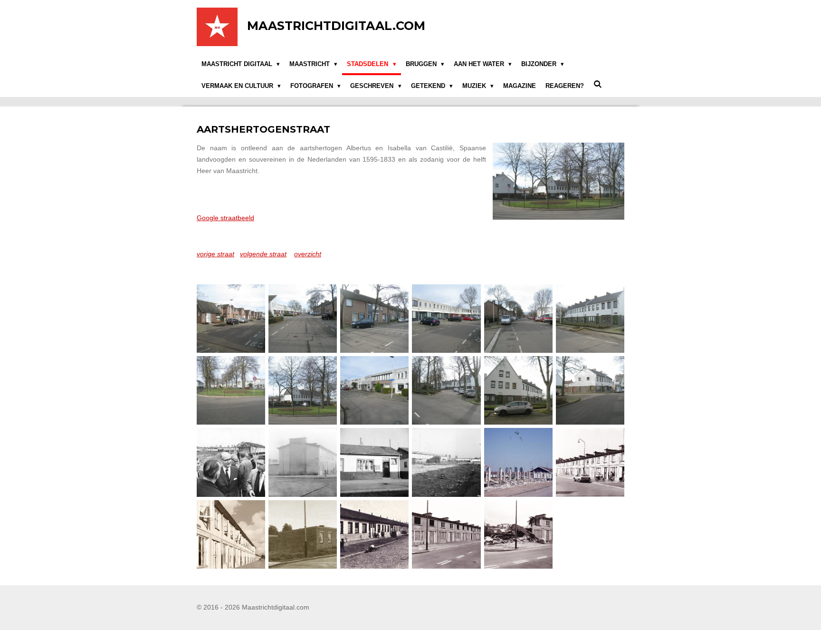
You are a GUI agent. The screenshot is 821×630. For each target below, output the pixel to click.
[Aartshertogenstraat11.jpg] (518, 390)
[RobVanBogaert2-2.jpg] (231, 534)
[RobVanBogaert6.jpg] (518, 534)
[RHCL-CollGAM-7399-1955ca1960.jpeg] (374, 462)
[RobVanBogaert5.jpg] (446, 534)
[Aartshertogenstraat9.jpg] (374, 390)
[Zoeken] (598, 84)
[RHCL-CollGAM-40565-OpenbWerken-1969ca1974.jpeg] (518, 462)
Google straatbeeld (225, 218)
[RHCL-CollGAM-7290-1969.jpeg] (231, 462)
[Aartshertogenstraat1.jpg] (231, 319)
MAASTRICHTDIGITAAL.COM (336, 26)
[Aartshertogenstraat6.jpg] (590, 319)
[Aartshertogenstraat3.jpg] (374, 319)
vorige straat (215, 254)
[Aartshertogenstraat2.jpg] (303, 319)
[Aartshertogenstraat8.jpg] (303, 390)
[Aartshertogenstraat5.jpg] (518, 319)
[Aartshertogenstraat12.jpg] (590, 390)
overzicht (307, 254)
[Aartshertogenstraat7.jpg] (231, 390)
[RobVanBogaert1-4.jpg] (590, 462)
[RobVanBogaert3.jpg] (303, 534)
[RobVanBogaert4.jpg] (374, 534)
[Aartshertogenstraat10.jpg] (446, 390)
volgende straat (263, 254)
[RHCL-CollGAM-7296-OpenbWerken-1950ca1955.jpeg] (303, 462)
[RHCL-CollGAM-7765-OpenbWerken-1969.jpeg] (446, 462)
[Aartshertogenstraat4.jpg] (446, 319)
